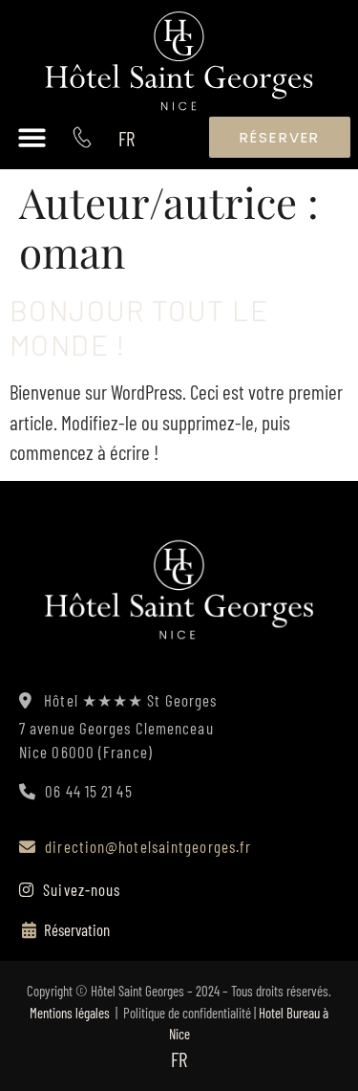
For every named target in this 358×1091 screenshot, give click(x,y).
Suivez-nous (79, 889)
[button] (32, 137)
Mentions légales (70, 1012)
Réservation (77, 929)
